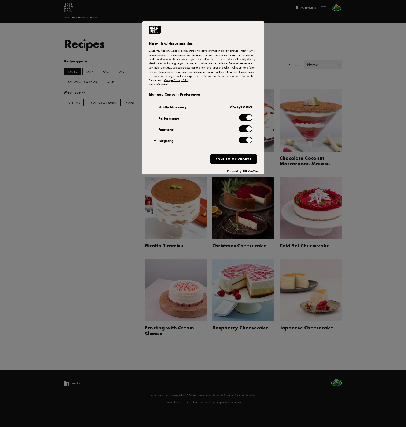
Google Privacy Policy (176, 80)
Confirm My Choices (233, 159)
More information (158, 84)
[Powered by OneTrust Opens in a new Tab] (243, 171)
